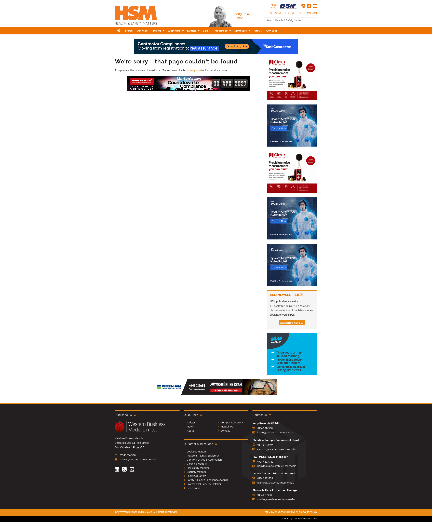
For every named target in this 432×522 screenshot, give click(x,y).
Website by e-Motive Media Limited (299, 518)
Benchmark (193, 488)
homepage (194, 70)
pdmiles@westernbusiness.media (276, 465)
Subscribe (277, 13)
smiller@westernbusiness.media (276, 499)
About (190, 430)
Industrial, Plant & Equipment (203, 455)
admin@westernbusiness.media (138, 459)
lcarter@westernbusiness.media (275, 482)
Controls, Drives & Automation (204, 459)
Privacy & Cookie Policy (303, 512)
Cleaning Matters (197, 463)
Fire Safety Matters (198, 467)
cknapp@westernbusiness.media (276, 449)
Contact (311, 13)
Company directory (232, 422)
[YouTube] (315, 6)
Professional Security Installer (204, 484)
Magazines (227, 426)
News (190, 426)
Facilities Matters (196, 475)
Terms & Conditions (276, 512)
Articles (191, 422)
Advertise (295, 13)
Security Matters (196, 471)
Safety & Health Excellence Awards (207, 479)
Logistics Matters (196, 451)
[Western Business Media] (140, 432)
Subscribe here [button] (290, 322)
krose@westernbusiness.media (275, 432)
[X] (309, 6)
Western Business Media (131, 512)
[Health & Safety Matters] (136, 26)
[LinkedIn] (303, 6)
